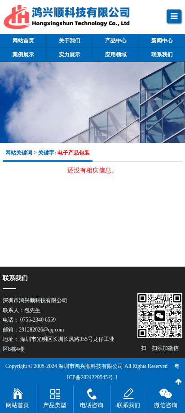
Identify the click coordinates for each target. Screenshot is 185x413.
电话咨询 (91, 405)
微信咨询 (165, 405)
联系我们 (128, 405)
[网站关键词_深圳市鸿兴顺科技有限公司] (74, 17)
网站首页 (17, 405)
